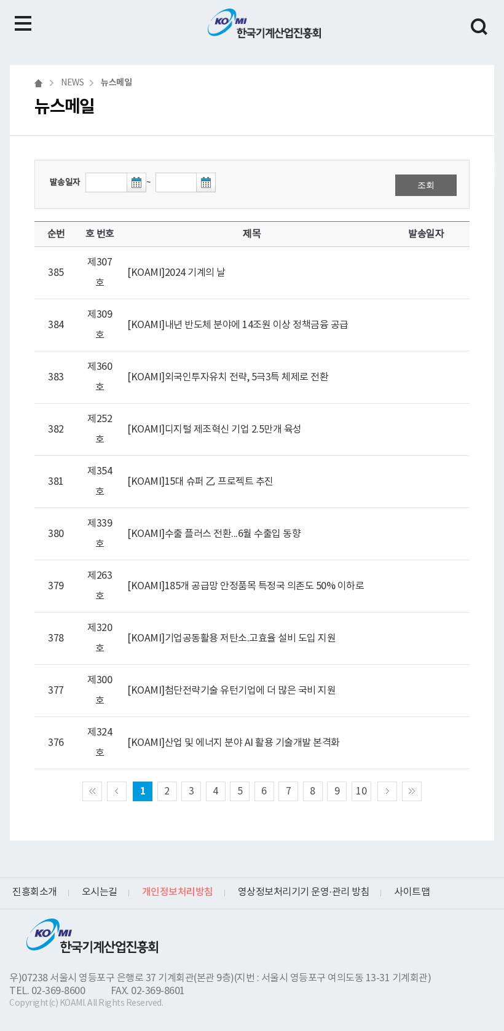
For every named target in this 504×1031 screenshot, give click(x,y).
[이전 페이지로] (117, 791)
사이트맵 (412, 892)
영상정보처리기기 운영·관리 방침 (304, 892)
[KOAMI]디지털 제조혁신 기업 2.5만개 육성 (214, 429)
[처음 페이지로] (92, 791)
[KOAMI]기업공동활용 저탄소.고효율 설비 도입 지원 (231, 638)
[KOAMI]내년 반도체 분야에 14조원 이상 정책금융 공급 (237, 325)
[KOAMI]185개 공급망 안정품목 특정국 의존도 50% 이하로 (245, 586)
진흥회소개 (34, 892)
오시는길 (99, 892)
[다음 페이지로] (387, 791)
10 (361, 791)
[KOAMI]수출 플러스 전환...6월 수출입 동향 (214, 533)
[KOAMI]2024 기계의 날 (176, 272)
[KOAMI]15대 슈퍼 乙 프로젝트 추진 (200, 481)
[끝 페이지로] (412, 791)
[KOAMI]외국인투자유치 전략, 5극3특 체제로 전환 (227, 377)
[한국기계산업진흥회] (264, 24)
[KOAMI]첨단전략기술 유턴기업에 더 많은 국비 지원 (231, 690)
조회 (426, 185)
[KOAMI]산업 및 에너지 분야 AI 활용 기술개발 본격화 (233, 742)
